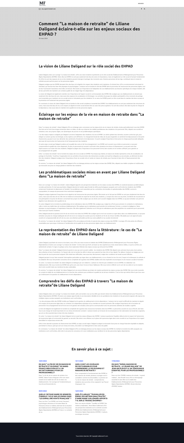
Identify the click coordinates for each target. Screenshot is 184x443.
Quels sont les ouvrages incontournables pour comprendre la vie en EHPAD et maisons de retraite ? (89, 367)
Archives (141, 3)
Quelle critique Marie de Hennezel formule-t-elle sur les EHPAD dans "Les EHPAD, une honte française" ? (55, 396)
